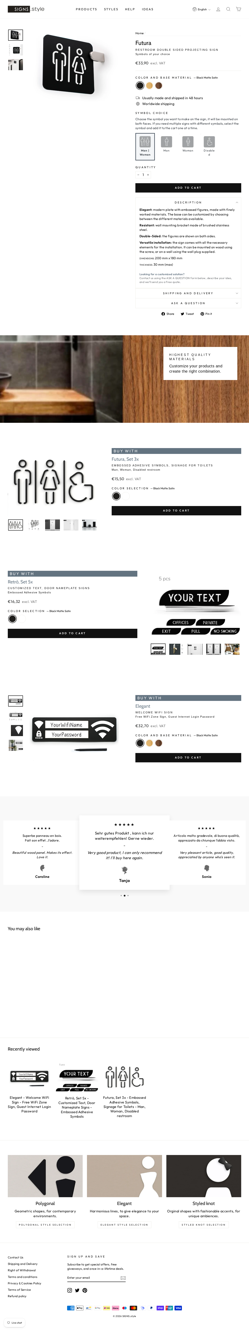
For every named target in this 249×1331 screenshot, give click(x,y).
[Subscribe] (123, 1277)
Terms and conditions (22, 1277)
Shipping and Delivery (188, 293)
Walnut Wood (159, 85)
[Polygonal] (45, 1176)
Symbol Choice (151, 113)
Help (130, 9)
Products (86, 9)
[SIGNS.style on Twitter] (77, 1290)
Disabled (209, 152)
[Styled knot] (203, 1176)
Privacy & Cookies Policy (24, 1283)
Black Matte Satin (140, 85)
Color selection (143, 488)
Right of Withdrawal (22, 1270)
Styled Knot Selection (204, 1224)
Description (188, 202)
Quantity (145, 167)
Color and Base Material (176, 77)
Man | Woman (145, 152)
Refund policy (17, 1296)
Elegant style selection (124, 1224)
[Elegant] (124, 1176)
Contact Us (16, 1257)
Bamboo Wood (149, 85)
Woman (187, 150)
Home (139, 33)
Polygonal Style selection (45, 1224)
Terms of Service (19, 1290)
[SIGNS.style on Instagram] (69, 1290)
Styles (111, 9)
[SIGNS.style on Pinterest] (84, 1290)
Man (166, 150)
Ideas (148, 9)
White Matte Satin (126, 496)
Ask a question (188, 303)
